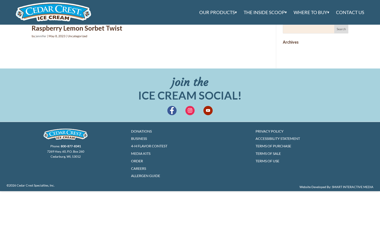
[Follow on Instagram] (190, 110)
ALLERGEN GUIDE (145, 176)
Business (139, 138)
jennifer (41, 36)
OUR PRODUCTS (217, 12)
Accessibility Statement (278, 138)
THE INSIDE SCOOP (264, 12)
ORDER (137, 161)
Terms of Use (267, 161)
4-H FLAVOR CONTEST (149, 146)
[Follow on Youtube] (208, 110)
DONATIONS (141, 131)
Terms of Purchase (273, 146)
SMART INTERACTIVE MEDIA (352, 187)
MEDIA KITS (140, 153)
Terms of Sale (268, 153)
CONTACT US (350, 12)
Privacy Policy (269, 131)
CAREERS (138, 168)
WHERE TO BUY (310, 12)
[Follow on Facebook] (172, 110)
